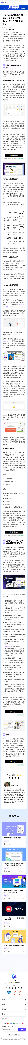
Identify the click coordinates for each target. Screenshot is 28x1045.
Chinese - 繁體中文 (14, 1034)
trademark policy (21, 1039)
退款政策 (15, 1039)
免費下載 (14, 155)
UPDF (4, 2)
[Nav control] (26, 2)
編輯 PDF (5, 341)
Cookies (11, 1039)
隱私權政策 (22, 1038)
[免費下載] (14, 155)
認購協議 (7, 1039)
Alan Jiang (15, 783)
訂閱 (22, 1029)
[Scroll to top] (25, 1042)
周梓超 (3, 27)
